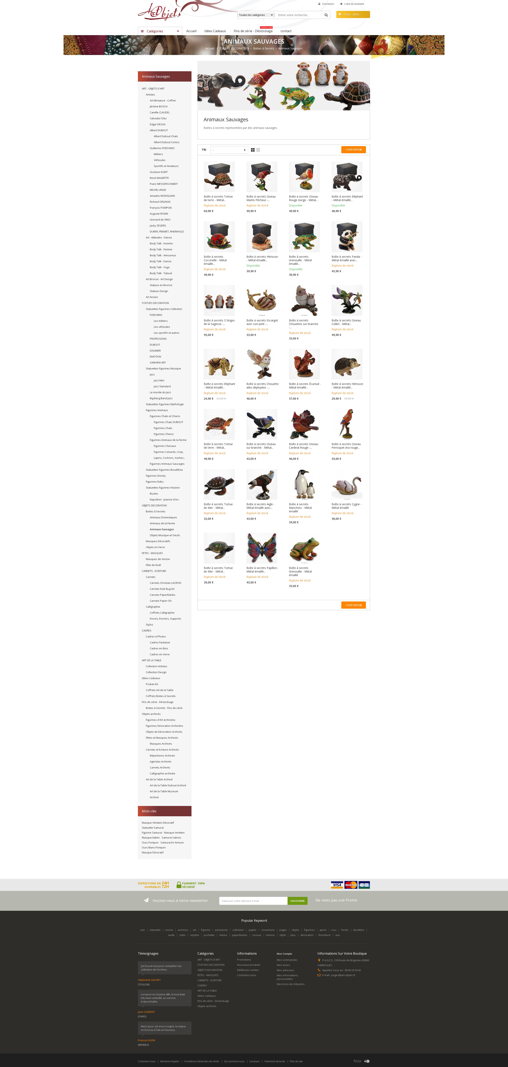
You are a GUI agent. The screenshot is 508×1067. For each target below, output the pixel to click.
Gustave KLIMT (159, 172)
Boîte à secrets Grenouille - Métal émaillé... (300, 260)
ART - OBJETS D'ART (153, 88)
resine (169, 930)
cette (182, 935)
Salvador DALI (158, 118)
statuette (155, 930)
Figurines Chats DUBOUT (168, 422)
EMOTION (155, 356)
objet (283, 935)
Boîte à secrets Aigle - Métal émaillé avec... (260, 506)
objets (295, 930)
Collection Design (156, 672)
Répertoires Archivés (162, 755)
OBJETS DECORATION (154, 505)
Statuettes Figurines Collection (164, 309)
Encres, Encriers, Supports (165, 618)
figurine (205, 930)
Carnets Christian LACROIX (165, 583)
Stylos (149, 624)
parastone (221, 930)
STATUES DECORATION (155, 303)
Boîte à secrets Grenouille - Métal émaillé (300, 571)
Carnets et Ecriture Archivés (162, 749)
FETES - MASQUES (152, 553)
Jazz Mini (159, 380)
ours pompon (150, 842)
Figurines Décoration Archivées (164, 726)
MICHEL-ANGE (158, 190)
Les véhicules (162, 327)
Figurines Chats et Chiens (165, 416)
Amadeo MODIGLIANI (162, 196)
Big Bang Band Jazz (161, 398)
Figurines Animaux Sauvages (167, 464)
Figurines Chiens (164, 434)
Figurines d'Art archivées (160, 720)
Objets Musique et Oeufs (165, 535)
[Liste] (258, 150)
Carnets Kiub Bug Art (162, 589)
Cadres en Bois (159, 648)
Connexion (328, 3)
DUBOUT (155, 344)
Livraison (254, 1061)
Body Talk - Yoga (159, 267)
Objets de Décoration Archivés (164, 732)
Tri (204, 149)
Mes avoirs (283, 965)
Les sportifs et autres (166, 332)
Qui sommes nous (234, 1061)
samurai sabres (171, 837)
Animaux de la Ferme (162, 523)
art (194, 930)
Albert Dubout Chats (166, 136)
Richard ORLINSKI (160, 201)
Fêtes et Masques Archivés (162, 737)
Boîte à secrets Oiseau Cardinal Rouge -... (303, 445)
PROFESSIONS (158, 338)
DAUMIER (155, 350)
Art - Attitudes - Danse (159, 237)
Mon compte (284, 953)
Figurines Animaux (157, 410)
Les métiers (161, 321)
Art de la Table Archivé (159, 779)
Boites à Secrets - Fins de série (164, 708)
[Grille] (253, 150)
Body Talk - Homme (161, 243)
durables (358, 930)
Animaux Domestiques (163, 517)
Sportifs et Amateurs (166, 166)
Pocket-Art (152, 684)
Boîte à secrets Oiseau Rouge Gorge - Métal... (303, 198)
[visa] (357, 1061)
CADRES (146, 630)
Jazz (152, 374)
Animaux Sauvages (162, 529)
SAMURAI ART (158, 362)
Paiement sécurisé (275, 1061)
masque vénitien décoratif (158, 822)
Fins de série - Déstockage (157, 702)
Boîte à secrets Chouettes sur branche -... (303, 324)
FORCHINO (156, 315)
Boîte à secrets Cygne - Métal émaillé (347, 506)
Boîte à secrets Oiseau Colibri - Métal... (346, 322)
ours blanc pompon (154, 847)
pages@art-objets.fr (343, 975)
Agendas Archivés (160, 761)
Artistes (150, 94)
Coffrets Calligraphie (162, 612)
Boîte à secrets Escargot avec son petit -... (262, 322)
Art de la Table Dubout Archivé (168, 785)
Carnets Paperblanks (162, 595)
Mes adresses (285, 970)
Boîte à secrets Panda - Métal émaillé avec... (347, 258)
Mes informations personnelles (287, 977)
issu (333, 930)
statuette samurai (153, 827)
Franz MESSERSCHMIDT (164, 184)
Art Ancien (152, 297)
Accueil (209, 48)
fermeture (324, 935)
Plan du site (296, 1061)
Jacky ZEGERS (158, 225)
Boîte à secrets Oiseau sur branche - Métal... (261, 445)
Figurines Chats (163, 428)
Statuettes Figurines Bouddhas (164, 469)
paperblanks (239, 935)
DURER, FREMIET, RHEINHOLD (167, 231)
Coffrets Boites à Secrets (161, 696)
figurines (309, 930)
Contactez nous (146, 1061)
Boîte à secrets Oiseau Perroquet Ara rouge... (346, 445)
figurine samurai (152, 832)
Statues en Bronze (161, 285)
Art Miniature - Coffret (163, 100)
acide (171, 935)
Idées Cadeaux (151, 678)
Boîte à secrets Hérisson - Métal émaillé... (262, 258)
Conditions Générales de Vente (201, 1061)
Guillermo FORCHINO (162, 148)
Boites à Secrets (155, 511)
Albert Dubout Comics (167, 142)
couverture (268, 930)
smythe (194, 935)
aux (337, 935)
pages (283, 930)
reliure (223, 935)
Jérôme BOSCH (158, 106)
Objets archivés (151, 714)
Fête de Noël (153, 565)
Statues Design (159, 291)
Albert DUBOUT (159, 130)
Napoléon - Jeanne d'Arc (164, 499)
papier (253, 930)
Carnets (150, 577)
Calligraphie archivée (162, 773)
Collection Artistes (156, 666)
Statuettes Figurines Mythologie (165, 404)
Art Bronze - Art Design (159, 279)
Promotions (244, 959)
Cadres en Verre (160, 654)
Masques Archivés (161, 743)
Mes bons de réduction (291, 984)
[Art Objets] (159, 11)
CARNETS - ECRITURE (154, 571)
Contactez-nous (246, 975)
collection (238, 930)
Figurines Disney (156, 475)
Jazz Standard (162, 386)
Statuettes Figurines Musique (163, 368)
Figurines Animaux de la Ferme (168, 440)
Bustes (154, 493)
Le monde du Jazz (160, 392)
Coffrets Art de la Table (159, 690)
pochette (209, 935)
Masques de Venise (158, 559)
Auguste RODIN (159, 213)
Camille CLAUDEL (160, 112)
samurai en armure (172, 842)
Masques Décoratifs (158, 541)
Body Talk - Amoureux (163, 255)
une (142, 930)
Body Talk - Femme (161, 249)
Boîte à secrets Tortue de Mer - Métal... (218, 506)
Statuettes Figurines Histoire (163, 487)
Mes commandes (287, 960)
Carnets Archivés (160, 767)
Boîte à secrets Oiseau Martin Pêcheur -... (261, 198)
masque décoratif (153, 852)
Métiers (158, 154)
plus (293, 935)
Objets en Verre (155, 547)
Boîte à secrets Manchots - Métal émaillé (300, 507)
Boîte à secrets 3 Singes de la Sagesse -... (219, 322)
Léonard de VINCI (160, 219)
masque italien (151, 837)
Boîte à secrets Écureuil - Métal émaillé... (305, 385)
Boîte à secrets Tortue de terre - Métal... (218, 198)
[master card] (367, 1061)
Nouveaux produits (248, 965)
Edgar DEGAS (158, 124)
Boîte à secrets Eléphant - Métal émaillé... (347, 198)
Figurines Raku (155, 481)
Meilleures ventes (248, 970)
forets (344, 930)
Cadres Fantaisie (160, 642)
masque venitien (174, 832)
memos (270, 935)
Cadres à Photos (156, 636)
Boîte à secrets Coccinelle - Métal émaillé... (215, 260)
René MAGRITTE (159, 178)
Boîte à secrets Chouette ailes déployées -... (262, 385)
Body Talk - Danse (160, 261)
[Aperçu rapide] (220, 181)
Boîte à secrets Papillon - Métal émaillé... (262, 569)
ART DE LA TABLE (151, 660)
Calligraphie (153, 606)
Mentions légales (169, 1061)
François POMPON (161, 207)
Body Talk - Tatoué (161, 273)
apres (323, 930)
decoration (307, 935)
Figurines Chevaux (165, 446)
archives (183, 930)
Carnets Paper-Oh (161, 600)
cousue (256, 935)
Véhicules (159, 160)
